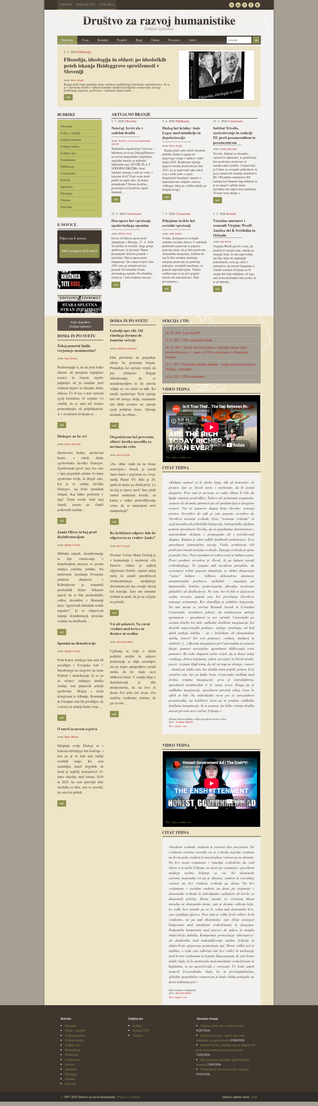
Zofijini (65, 4)
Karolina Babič (125, 641)
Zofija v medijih (70, 133)
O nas (85, 40)
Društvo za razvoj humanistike (134, 140)
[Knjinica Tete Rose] (79, 288)
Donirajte (66, 207)
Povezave (174, 40)
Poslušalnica (68, 160)
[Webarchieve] (244, 5)
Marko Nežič (125, 233)
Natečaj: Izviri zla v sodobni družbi (222, 1026)
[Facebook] (251, 5)
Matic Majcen (71, 736)
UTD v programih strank (188, 340)
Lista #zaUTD (182, 333)
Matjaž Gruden (72, 545)
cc (62, 1097)
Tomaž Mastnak (228, 149)
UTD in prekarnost (185, 376)
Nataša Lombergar (127, 348)
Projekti (122, 40)
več (68, 97)
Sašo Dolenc (70, 358)
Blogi (139, 40)
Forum (155, 40)
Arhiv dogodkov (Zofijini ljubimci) (80, 324)
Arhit (254, 1097)
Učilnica (107, 4)
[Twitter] (257, 5)
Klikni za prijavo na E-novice (79, 250)
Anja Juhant (175, 233)
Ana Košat (225, 241)
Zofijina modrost (71, 140)
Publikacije (84, 52)
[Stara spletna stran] (79, 312)
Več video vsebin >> (178, 457)
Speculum (67, 187)
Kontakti (103, 40)
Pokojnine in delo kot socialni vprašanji (225, 1069)
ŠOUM (115, 144)
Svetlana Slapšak (184, 721)
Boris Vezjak (77, 80)
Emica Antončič (72, 444)
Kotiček (65, 180)
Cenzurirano (68, 173)
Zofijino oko (68, 153)
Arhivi (193, 40)
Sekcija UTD (85, 4)
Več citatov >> (178, 726)
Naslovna (67, 40)
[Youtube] (238, 5)
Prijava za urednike (129, 1097)
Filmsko (66, 200)
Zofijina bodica (70, 146)
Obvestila (66, 126)
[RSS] (231, 5)
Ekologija (66, 193)
